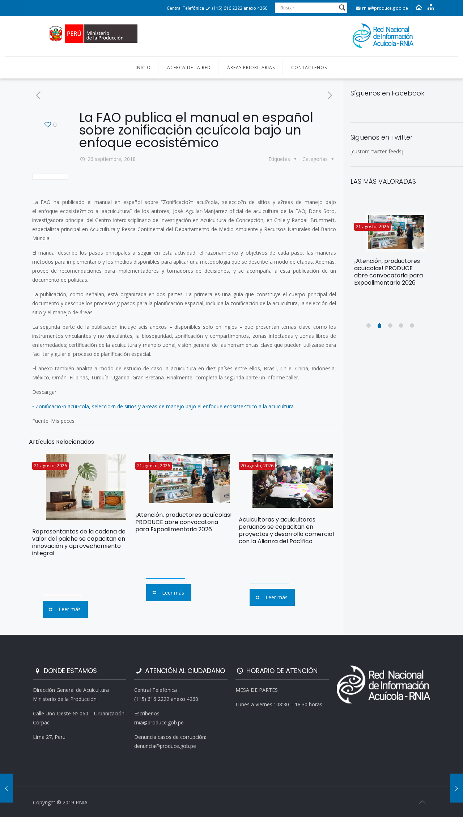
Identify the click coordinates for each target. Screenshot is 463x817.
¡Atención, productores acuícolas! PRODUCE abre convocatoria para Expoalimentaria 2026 (183, 522)
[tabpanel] (391, 252)
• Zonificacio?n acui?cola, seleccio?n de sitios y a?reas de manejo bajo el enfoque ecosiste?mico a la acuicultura (163, 406)
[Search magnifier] (342, 8)
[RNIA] (231, 36)
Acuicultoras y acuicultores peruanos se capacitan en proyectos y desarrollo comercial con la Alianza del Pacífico (286, 530)
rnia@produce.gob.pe (384, 8)
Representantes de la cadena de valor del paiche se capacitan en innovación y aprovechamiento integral (79, 542)
